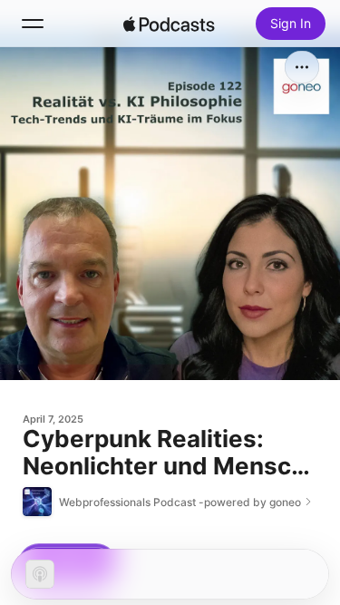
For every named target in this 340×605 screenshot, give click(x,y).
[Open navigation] (33, 24)
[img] (169, 24)
